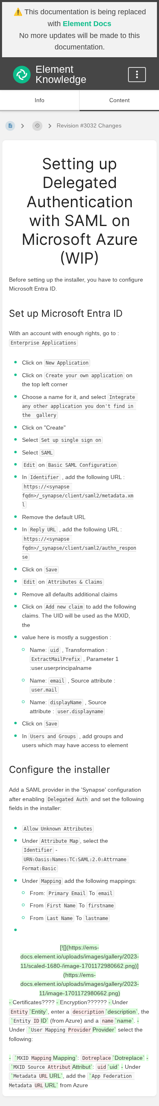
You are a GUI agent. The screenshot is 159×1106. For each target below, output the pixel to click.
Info (39, 100)
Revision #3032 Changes (89, 125)
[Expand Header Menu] (137, 74)
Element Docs (87, 24)
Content (119, 100)
